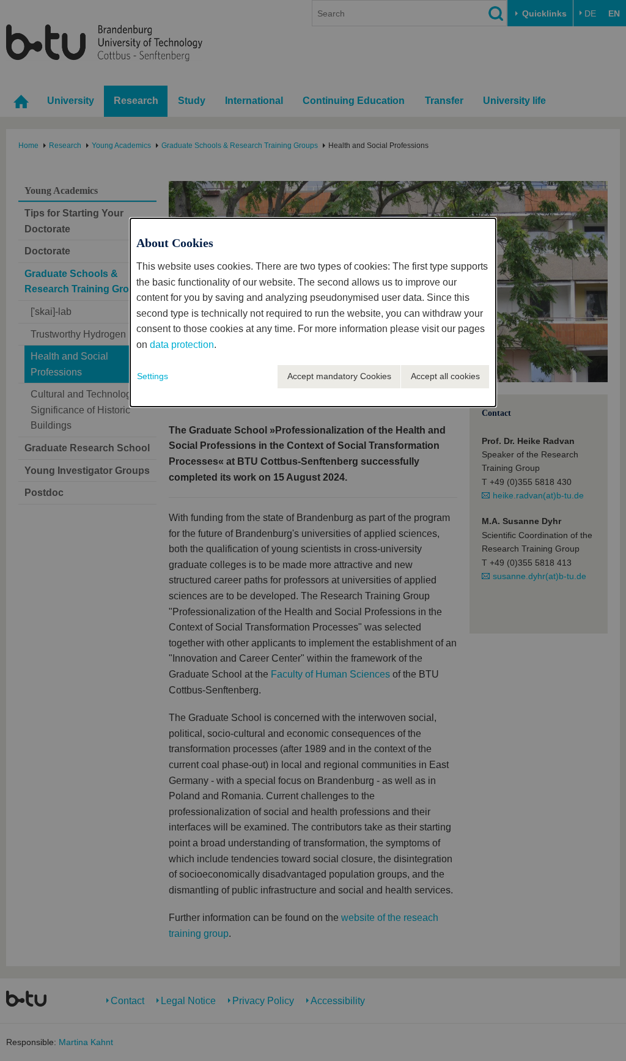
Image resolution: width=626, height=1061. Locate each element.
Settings (152, 376)
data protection (182, 344)
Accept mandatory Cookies (339, 376)
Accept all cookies (445, 376)
